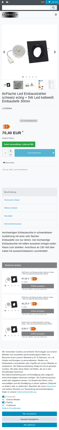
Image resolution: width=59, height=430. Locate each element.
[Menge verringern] (10, 155)
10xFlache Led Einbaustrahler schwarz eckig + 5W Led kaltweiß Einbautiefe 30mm (38, 273)
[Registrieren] (7, 2)
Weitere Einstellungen (11, 408)
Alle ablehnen (29, 425)
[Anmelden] (3, 2)
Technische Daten (12, 200)
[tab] (29, 192)
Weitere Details (10, 208)
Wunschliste (9, 163)
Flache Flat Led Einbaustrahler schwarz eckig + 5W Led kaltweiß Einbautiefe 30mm (37, 323)
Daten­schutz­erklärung (26, 392)
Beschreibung (10, 192)
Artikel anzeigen (38, 286)
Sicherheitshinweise (12, 224)
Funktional (11, 405)
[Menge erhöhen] (10, 151)
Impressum (51, 386)
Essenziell (10, 397)
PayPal (9, 402)
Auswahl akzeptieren (30, 419)
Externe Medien (13, 399)
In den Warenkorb (34, 153)
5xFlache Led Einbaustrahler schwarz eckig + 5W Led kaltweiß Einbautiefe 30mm (37, 298)
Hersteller (8, 216)
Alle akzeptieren (29, 414)
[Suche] (53, 7)
